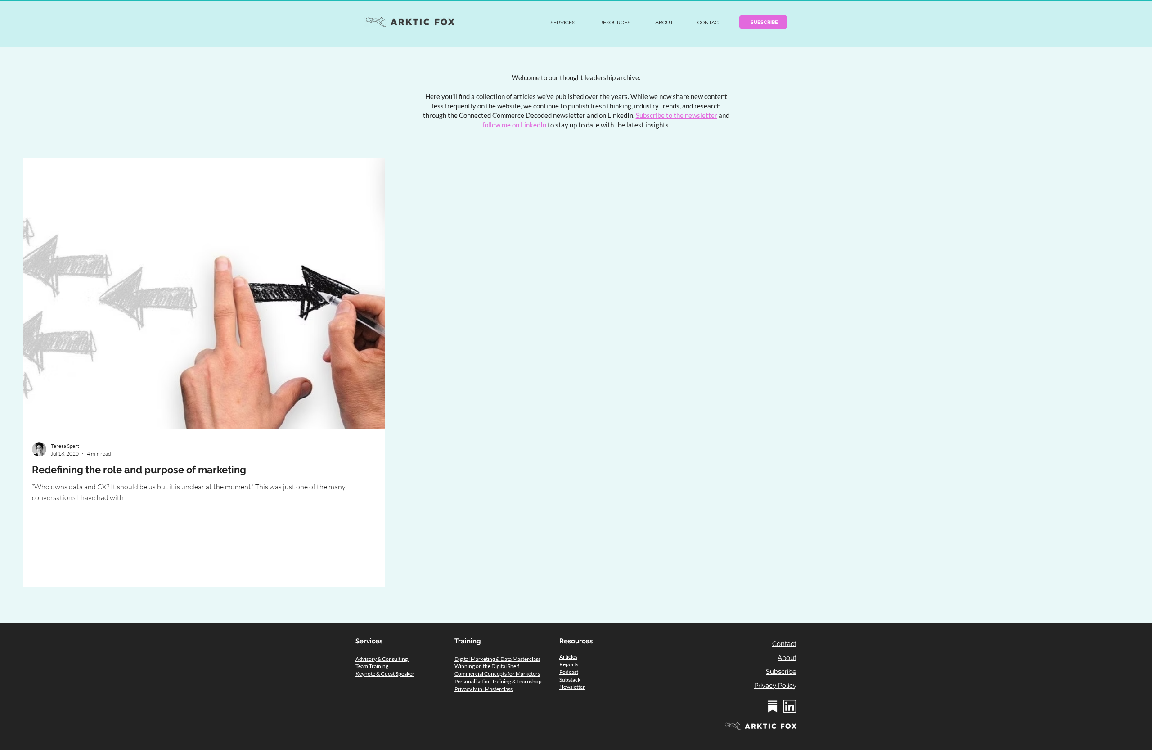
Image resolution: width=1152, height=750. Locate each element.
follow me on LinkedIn (514, 125)
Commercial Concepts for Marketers (497, 673)
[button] (562, 22)
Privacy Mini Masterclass (483, 689)
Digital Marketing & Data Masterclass (497, 658)
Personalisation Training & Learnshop (498, 681)
